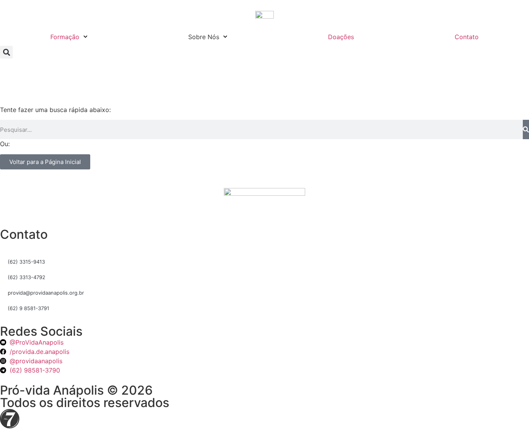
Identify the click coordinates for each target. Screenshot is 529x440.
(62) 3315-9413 (26, 262)
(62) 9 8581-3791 (28, 308)
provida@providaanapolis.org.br (46, 293)
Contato (467, 37)
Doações (341, 37)
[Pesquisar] (526, 129)
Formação (64, 37)
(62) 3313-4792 (26, 277)
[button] (6, 52)
